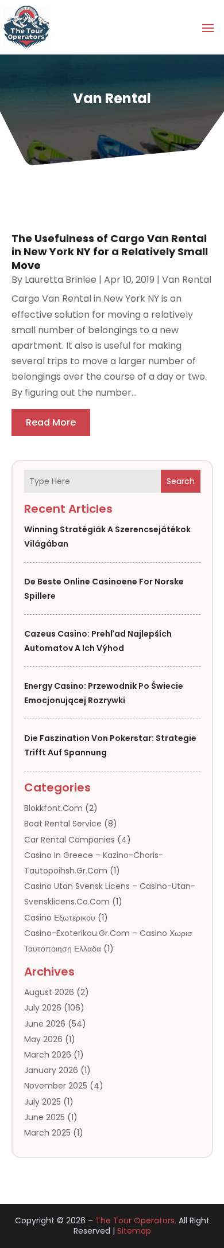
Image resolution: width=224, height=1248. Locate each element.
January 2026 (51, 1070)
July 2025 (42, 1101)
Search (181, 481)
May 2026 (43, 1039)
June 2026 (44, 1023)
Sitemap (134, 1231)
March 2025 (47, 1132)
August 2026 (49, 992)
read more (51, 422)
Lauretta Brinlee (60, 279)
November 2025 (55, 1085)
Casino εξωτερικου (59, 917)
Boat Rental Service (63, 823)
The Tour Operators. (135, 1220)
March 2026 (47, 1054)
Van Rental (186, 279)
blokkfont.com (53, 808)
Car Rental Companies (69, 839)
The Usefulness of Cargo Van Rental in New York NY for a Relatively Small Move (109, 251)
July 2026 (42, 1007)
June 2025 (44, 1117)
